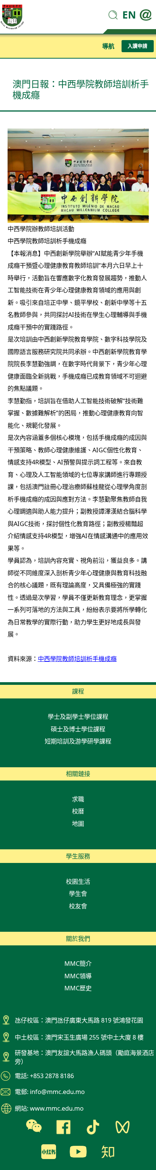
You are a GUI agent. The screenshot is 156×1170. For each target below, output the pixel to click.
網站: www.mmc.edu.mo (49, 1108)
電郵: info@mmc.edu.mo (50, 1092)
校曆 (78, 811)
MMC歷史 (78, 988)
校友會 (78, 906)
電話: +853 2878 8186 (44, 1076)
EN (129, 15)
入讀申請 (137, 45)
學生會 (78, 893)
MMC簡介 (78, 963)
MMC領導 (78, 976)
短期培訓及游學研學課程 (78, 741)
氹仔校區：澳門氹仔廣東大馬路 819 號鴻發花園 (79, 1020)
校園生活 (78, 881)
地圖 (78, 823)
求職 (78, 799)
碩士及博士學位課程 (78, 729)
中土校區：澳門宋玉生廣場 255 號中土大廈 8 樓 (79, 1037)
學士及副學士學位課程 (78, 716)
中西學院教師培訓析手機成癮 (77, 659)
